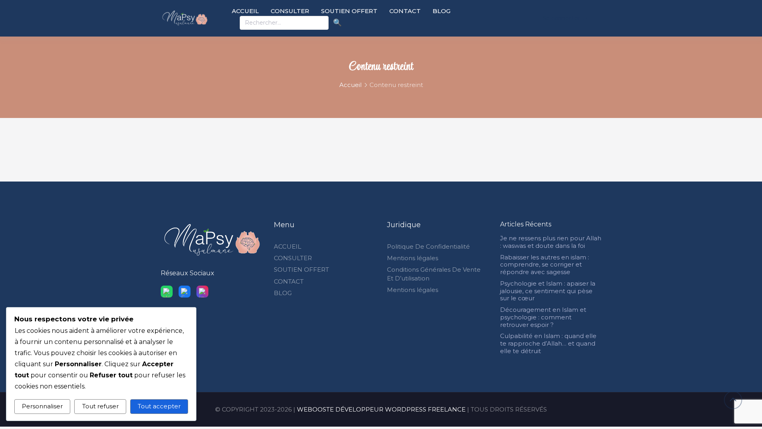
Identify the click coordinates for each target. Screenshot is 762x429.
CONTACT (405, 11)
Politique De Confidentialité (428, 246)
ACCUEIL (245, 11)
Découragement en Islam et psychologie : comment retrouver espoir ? (543, 317)
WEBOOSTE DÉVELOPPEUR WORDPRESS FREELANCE (381, 409)
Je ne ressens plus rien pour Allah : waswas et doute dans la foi (550, 241)
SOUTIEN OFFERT (349, 11)
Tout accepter (159, 406)
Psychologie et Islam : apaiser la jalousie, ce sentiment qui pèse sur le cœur (547, 291)
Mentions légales (412, 258)
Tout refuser (100, 406)
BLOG (441, 11)
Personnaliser (42, 406)
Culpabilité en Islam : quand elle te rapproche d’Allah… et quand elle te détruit (548, 343)
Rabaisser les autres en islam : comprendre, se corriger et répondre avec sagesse (544, 264)
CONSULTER (290, 11)
